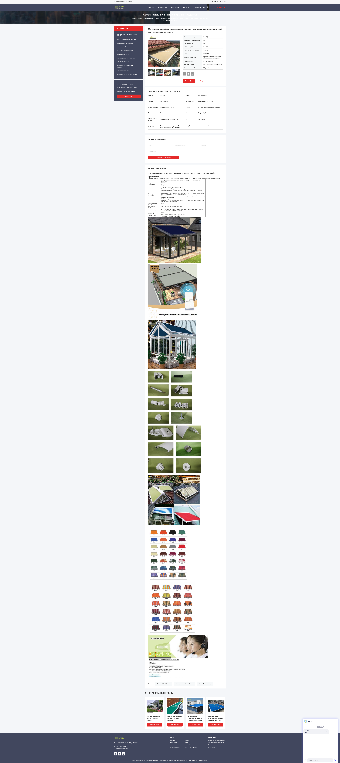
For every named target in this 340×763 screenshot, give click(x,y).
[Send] (335, 760)
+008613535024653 (129, 91)
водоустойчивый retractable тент (126, 39)
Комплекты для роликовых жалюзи (127, 74)
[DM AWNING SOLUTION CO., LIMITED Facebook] (212, 2)
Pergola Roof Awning (205, 684)
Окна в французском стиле (125, 50)
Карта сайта (188, 744)
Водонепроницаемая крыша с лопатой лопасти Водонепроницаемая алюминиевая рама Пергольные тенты (153, 719)
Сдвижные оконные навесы (125, 43)
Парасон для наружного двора (126, 58)
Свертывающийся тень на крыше (154, 18)
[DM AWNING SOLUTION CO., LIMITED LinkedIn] (218, 2)
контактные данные (175, 747)
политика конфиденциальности (191, 747)
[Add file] (305, 760)
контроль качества (174, 744)
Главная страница (137, 18)
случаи (186, 742)
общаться (128, 96)
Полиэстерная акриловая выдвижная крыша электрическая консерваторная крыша (195, 719)
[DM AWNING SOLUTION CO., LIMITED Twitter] (215, 2)
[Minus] (336, 721)
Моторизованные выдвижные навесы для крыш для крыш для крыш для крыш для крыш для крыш (215, 719)
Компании (172, 740)
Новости (187, 740)
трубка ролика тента (123, 54)
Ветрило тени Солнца (123, 61)
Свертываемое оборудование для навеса (127, 34)
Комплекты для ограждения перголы (125, 66)
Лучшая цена (189, 81)
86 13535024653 (132, 87)
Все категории (211, 747)
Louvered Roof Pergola (163, 684)
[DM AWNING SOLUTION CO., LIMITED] (119, 7)
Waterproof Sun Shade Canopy (184, 684)
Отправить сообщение (163, 157)
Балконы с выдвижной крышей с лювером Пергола (174, 718)
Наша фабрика (173, 742)
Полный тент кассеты (123, 70)
